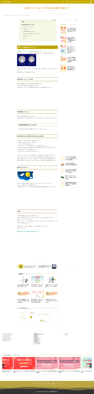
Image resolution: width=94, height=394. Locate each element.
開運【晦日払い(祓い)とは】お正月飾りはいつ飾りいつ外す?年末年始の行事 (37, 301)
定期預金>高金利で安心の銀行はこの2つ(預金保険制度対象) (71, 184)
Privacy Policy (40, 383)
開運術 (40, 10)
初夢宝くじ (36, 336)
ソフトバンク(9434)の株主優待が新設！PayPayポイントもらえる (70, 171)
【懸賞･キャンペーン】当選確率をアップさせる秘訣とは (51, 286)
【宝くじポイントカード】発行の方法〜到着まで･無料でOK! (30, 266)
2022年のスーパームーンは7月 (28, 26)
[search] (76, 20)
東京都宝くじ (36, 333)
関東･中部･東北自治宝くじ (39, 334)
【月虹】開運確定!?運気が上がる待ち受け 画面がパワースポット (44, 266)
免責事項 (53, 383)
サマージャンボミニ (7, 337)
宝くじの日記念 (37, 343)
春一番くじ (36, 339)
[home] (31, 317)
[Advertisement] (37, 98)
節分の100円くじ (37, 338)
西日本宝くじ (36, 335)
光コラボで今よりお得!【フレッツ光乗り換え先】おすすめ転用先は (71, 158)
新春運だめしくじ (37, 337)
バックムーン (49, 10)
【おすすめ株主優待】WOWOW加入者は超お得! (71, 164)
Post (43, 320)
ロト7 (87, 1)
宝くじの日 (72, 1)
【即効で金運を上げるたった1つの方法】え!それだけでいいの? (51, 301)
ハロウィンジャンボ (7, 338)
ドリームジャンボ (6, 335)
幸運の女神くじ (37, 342)
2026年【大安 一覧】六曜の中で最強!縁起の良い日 (71, 68)
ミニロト (77, 1)
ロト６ (82, 1)
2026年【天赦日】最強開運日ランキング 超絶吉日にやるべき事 (71, 40)
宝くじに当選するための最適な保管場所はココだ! (23, 285)
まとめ (24, 38)
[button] (3, 366)
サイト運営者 (47, 383)
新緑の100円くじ (37, 340)
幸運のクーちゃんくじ (38, 341)
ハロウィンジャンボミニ (7, 339)
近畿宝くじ (36, 335)
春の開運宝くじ (37, 340)
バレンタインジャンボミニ (8, 334)
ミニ (9, 340)
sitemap (58, 383)
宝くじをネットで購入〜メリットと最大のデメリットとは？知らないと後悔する (71, 49)
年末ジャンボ (5, 340)
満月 (54, 10)
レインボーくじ (37, 344)
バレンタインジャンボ (7, 333)
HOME (63, 1)
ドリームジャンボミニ (7, 335)
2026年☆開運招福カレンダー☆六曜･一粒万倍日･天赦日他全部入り (23, 301)
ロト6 (66, 334)
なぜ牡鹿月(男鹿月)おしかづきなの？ (29, 31)
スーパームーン (45, 10)
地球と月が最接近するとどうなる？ (28, 24)
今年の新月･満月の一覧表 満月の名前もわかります (28, 231)
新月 (52, 10)
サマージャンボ (6, 336)
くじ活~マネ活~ (6, 1)
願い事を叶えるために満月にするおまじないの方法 (31, 33)
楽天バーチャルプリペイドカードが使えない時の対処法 (70, 177)
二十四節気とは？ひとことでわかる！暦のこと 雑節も (37, 285)
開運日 (67, 1)
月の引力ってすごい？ (26, 36)
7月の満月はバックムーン (27, 29)
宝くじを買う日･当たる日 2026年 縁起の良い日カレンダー (71, 30)
